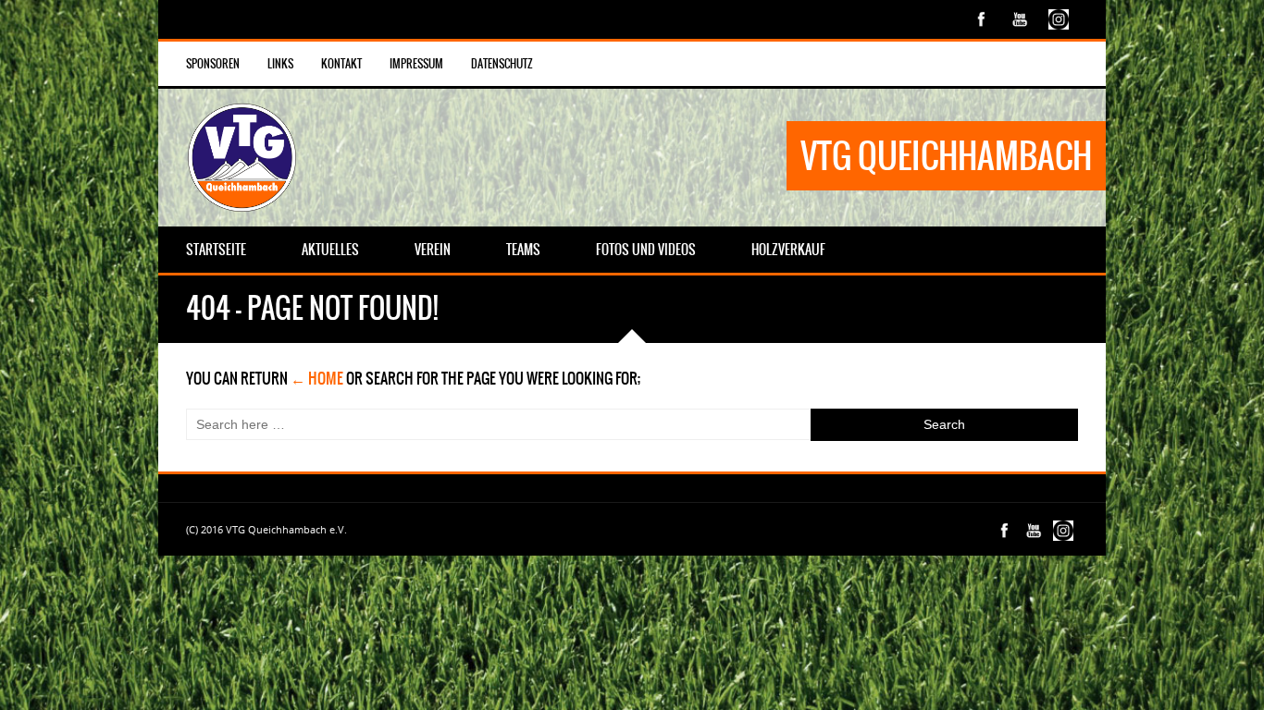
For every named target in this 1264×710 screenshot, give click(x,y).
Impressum (416, 63)
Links (280, 63)
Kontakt (341, 63)
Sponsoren (213, 63)
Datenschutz (502, 63)
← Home (317, 378)
